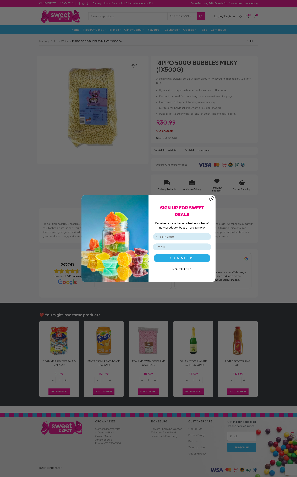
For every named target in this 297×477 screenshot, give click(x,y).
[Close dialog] (212, 199)
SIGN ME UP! (182, 258)
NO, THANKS (182, 269)
